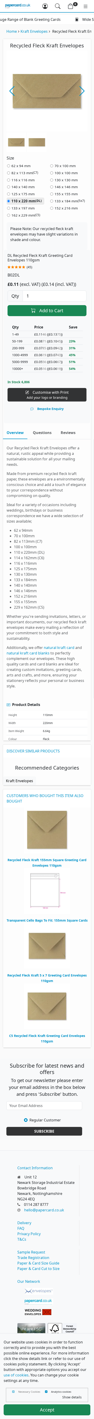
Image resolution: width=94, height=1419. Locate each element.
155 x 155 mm (66, 194)
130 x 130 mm (66, 180)
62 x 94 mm (21, 165)
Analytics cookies (61, 1391)
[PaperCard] (39, 1301)
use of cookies (16, 1375)
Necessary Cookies (29, 1391)
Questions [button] (42, 432)
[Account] (45, 6)
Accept (47, 1410)
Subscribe (44, 1131)
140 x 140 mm (23, 186)
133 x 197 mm (23, 208)
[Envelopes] (39, 1291)
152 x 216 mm (66, 208)
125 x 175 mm (23, 194)
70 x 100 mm (65, 165)
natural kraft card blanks (28, 653)
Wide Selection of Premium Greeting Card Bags (50, 19)
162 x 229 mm (25, 215)
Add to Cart (51, 310)
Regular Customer (45, 1120)
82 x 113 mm (24, 173)
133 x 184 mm (70, 201)
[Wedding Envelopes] (39, 1312)
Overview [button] (15, 432)
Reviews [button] (68, 432)
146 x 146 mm (66, 186)
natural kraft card (59, 647)
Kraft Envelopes (34, 31)
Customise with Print (48, 395)
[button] (82, 91)
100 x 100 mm (66, 173)
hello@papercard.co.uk (44, 1210)
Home (11, 31)
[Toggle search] (58, 6)
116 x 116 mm (23, 180)
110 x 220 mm (26, 201)
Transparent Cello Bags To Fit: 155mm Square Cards (47, 920)
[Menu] (83, 6)
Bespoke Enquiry (50, 409)
